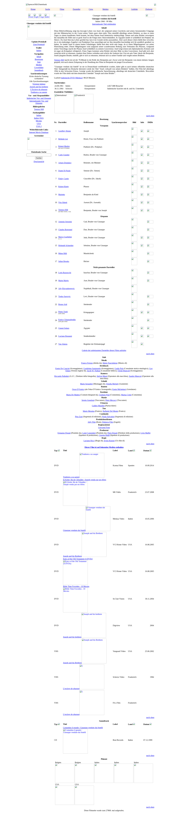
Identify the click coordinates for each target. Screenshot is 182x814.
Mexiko (39, 121)
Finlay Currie (63, 179)
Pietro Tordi (63, 312)
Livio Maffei (145, 433)
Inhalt (39, 57)
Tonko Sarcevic (64, 296)
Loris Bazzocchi (64, 273)
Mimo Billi (62, 253)
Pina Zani (79, 417)
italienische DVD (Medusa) (72, 78)
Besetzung (39, 59)
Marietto (61, 194)
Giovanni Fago (104, 427)
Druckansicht (39, 161)
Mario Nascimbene (110, 363)
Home (33, 9)
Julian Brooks (63, 261)
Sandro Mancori (135, 376)
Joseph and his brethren (39, 87)
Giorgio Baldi (104, 435)
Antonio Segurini (65, 222)
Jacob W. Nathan (93, 371)
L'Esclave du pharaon (38, 89)
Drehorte (148, 9)
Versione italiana (38, 84)
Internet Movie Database (38, 132)
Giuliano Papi (104, 395)
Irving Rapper (109, 441)
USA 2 (39, 126)
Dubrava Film (107, 422)
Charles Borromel (65, 230)
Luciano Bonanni (65, 336)
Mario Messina (88, 411)
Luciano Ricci (89, 441)
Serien (119, 9)
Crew (91, 9)
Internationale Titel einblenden (104, 24)
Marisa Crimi (126, 395)
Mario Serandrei (86, 384)
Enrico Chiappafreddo (67, 320)
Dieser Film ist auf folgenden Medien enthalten (104, 447)
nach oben (150, 116)
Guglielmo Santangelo (92, 368)
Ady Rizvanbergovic (66, 288)
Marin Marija (63, 281)
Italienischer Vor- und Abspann (39, 98)
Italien (38, 50)
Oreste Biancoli (124, 371)
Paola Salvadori (108, 417)
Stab (39, 62)
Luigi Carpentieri (89, 433)
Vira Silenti (62, 202)
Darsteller (76, 9)
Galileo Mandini (98, 406)
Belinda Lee (63, 139)
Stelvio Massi (102, 376)
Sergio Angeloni (88, 400)
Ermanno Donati (64, 433)
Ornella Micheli (112, 384)
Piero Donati (112, 433)
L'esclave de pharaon (71, 689)
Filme (62, 9)
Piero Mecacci (111, 400)
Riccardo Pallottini (61, 376)
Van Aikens (62, 344)
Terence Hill (39, 109)
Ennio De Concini (62, 368)
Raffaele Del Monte (110, 411)
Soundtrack (38, 70)
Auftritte (134, 9)
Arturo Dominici (64, 163)
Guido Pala (119, 368)
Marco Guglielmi (65, 237)
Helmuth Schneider (65, 245)
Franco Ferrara (87, 363)
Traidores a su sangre (39, 92)
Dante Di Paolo (64, 171)
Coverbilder (38, 67)
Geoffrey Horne (64, 131)
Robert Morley (64, 146)
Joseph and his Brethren (72, 556)
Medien (105, 9)
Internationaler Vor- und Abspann (38, 102)
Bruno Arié (62, 304)
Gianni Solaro (63, 328)
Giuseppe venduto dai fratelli (74, 530)
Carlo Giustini (63, 155)
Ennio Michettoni (119, 389)
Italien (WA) (39, 118)
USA (39, 124)
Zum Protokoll (39, 44)
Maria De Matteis (73, 395)
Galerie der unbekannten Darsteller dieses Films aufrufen (104, 350)
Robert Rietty (63, 187)
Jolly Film (92, 422)
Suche (47, 9)
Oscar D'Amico (78, 389)
